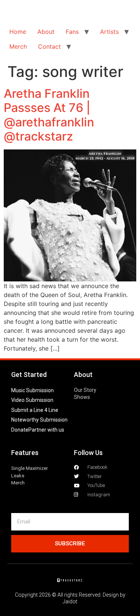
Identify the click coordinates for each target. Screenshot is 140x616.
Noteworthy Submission (39, 420)
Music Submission (32, 390)
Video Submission (32, 400)
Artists (109, 31)
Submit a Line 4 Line (34, 410)
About (46, 31)
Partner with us (46, 430)
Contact (49, 46)
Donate (19, 430)
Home (17, 31)
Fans (72, 31)
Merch (18, 46)
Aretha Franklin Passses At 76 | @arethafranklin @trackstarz (49, 114)
